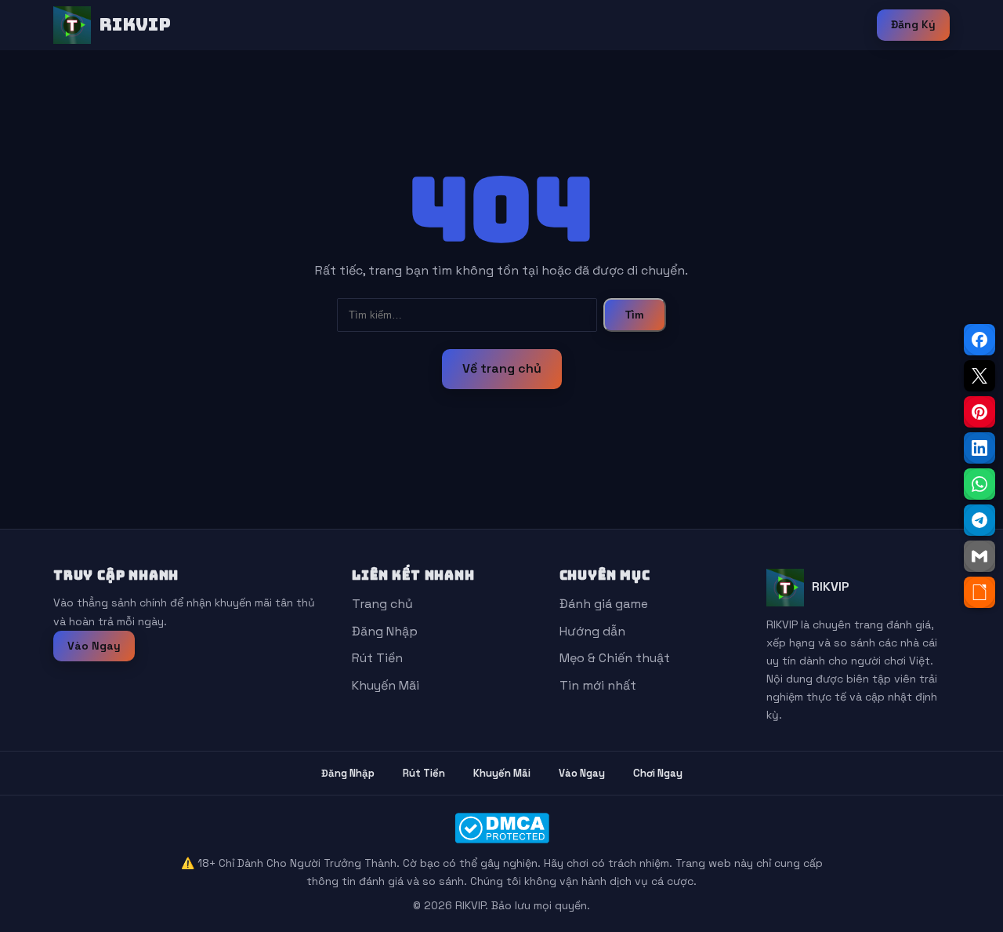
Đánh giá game (603, 603)
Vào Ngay (94, 646)
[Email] (979, 556)
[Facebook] (979, 339)
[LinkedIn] (979, 448)
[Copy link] (979, 592)
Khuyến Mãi (385, 685)
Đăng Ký (913, 24)
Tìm (634, 315)
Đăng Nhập (385, 631)
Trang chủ (382, 603)
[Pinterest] (979, 412)
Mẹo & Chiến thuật (614, 658)
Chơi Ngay (658, 773)
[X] (979, 375)
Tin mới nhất (597, 685)
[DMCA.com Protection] (501, 828)
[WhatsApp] (979, 484)
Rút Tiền (377, 658)
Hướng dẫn (592, 631)
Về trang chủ (501, 368)
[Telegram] (979, 520)
